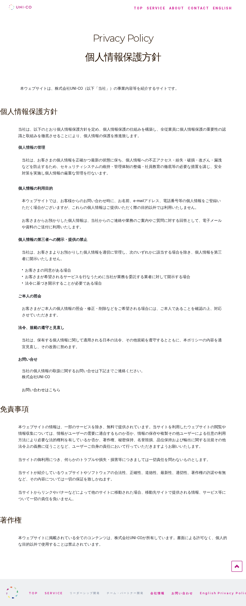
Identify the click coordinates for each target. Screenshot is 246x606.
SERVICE (156, 8)
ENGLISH (222, 8)
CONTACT (198, 8)
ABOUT (176, 8)
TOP (138, 8)
